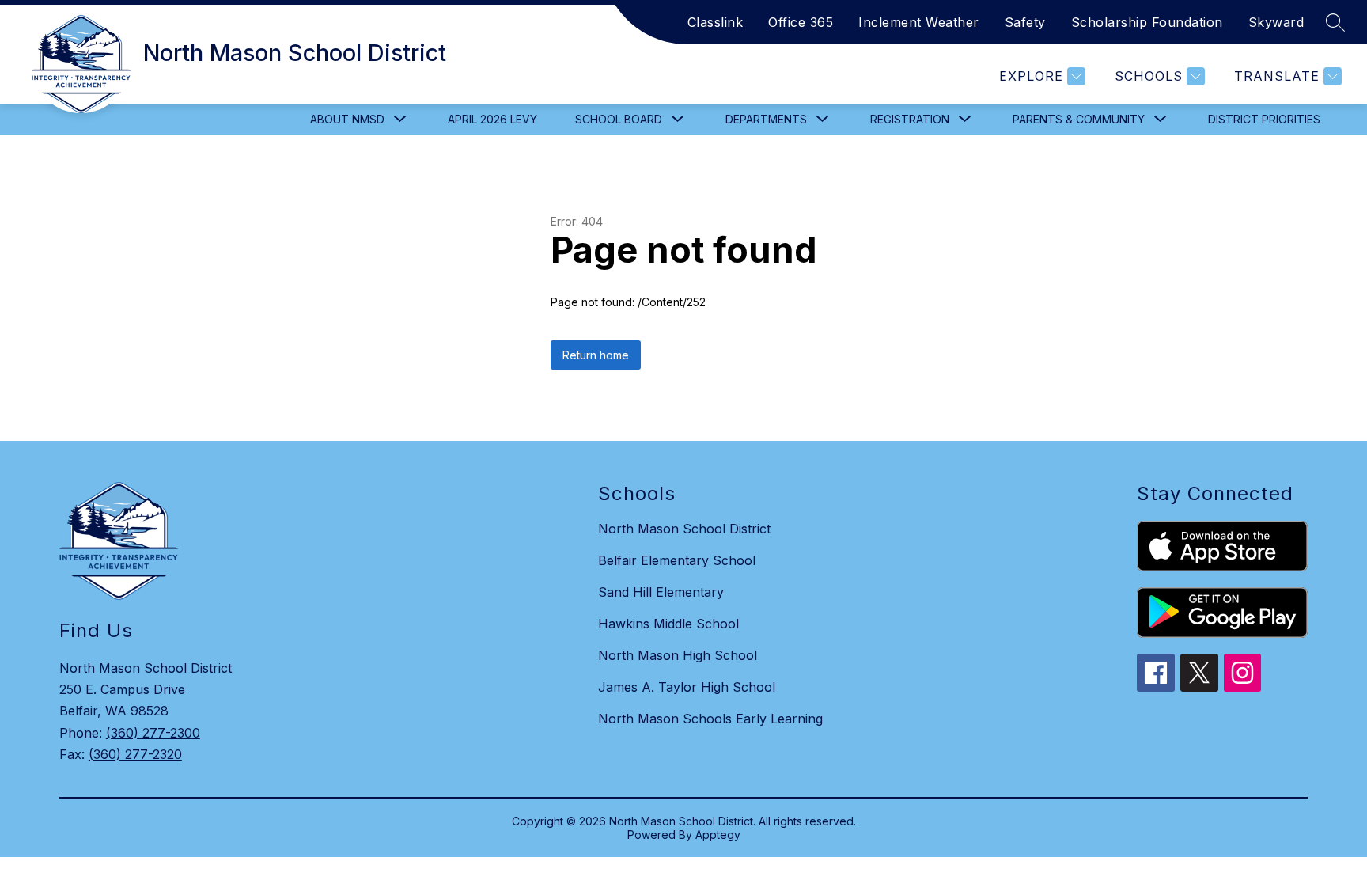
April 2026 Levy (492, 119)
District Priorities (1264, 119)
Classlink (715, 22)
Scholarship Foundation (1147, 22)
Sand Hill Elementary (661, 592)
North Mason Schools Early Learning (710, 719)
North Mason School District (684, 529)
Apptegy (717, 834)
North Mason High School (677, 655)
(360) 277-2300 (153, 733)
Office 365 (800, 22)
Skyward (1276, 22)
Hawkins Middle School (668, 624)
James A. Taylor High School (686, 687)
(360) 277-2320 (135, 754)
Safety (1025, 22)
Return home (595, 355)
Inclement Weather (918, 22)
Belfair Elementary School (676, 560)
